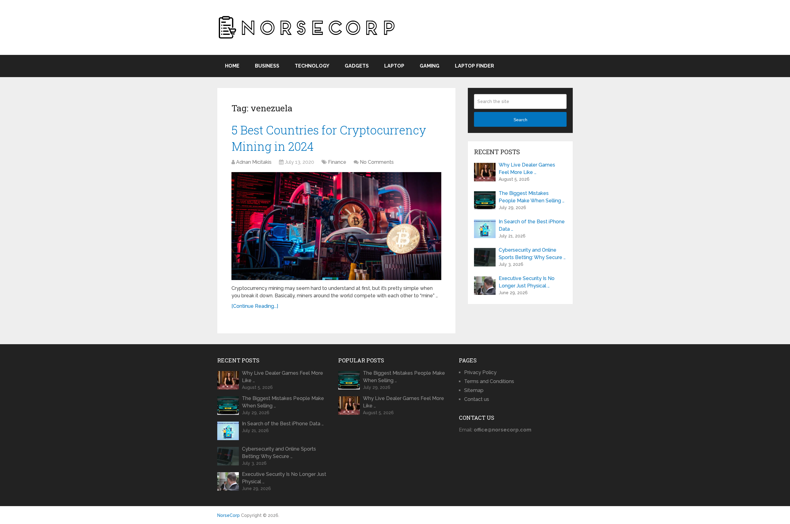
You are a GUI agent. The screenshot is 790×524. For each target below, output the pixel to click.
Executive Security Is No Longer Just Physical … (527, 282)
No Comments (377, 162)
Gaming (429, 66)
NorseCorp (228, 515)
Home (232, 66)
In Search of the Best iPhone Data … (532, 225)
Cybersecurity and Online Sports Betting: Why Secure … (532, 253)
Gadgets (357, 66)
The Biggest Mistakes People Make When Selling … (531, 197)
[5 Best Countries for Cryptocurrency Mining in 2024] (336, 226)
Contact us (476, 399)
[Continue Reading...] (254, 306)
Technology (312, 66)
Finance (337, 162)
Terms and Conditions (489, 381)
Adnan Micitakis (254, 162)
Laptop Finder (474, 66)
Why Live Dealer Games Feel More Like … (527, 168)
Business (267, 66)
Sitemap (474, 390)
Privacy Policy (480, 372)
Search (520, 119)
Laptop (394, 66)
